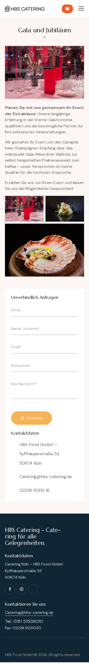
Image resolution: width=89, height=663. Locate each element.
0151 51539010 (28, 621)
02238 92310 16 (34, 490)
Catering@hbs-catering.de (46, 476)
